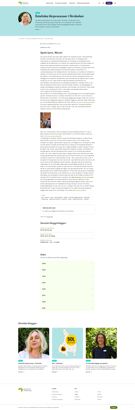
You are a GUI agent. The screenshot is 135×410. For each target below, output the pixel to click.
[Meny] (115, 3)
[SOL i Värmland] (67, 343)
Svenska (86, 199)
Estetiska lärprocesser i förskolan (59, 16)
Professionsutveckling (83, 3)
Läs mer (20, 372)
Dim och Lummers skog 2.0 (52, 136)
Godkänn (113, 407)
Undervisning (49, 3)
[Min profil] (103, 3)
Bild (42, 197)
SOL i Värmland (57, 363)
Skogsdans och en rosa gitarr (84, 177)
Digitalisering (58, 197)
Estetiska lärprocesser (75, 197)
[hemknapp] (18, 38)
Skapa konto (50, 216)
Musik (70, 199)
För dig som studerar (61, 3)
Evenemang (77, 399)
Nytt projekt (58, 100)
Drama (66, 197)
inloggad (53, 211)
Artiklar (76, 391)
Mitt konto (99, 396)
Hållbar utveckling (55, 199)
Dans (51, 197)
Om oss (99, 391)
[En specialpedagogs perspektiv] (101, 343)
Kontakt (99, 394)
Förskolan (44, 199)
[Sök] (99, 3)
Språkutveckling (78, 199)
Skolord (109, 3)
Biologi (47, 197)
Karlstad (64, 199)
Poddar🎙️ (77, 396)
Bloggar (22, 38)
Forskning (72, 3)
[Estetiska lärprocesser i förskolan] (33, 343)
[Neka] (133, 407)
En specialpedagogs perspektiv (97, 363)
